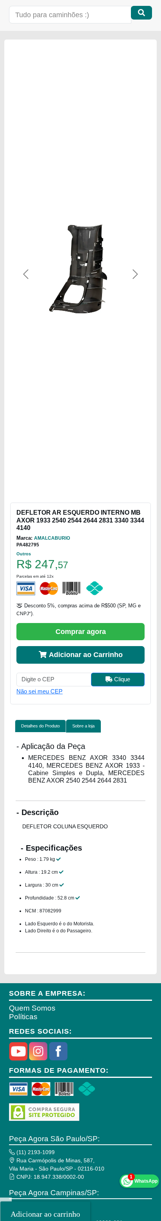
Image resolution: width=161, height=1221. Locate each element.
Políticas (23, 1017)
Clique (121, 679)
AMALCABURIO (52, 538)
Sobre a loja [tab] (83, 726)
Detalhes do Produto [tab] (40, 726)
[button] (25, 274)
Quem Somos (32, 1008)
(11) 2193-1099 (35, 1152)
